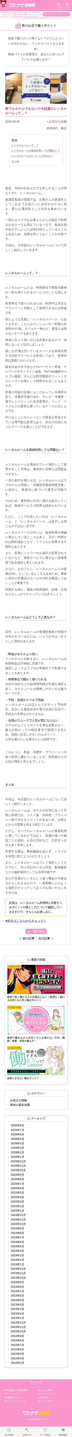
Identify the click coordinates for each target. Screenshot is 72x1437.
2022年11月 (18, 1327)
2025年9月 (17, 1174)
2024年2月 (17, 1259)
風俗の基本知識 (20, 1104)
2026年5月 (17, 1139)
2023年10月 (18, 1277)
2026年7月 (17, 1130)
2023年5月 (17, 1300)
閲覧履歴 (63, 1432)
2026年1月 (17, 1156)
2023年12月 (18, 1268)
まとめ (15, 161)
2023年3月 (17, 1309)
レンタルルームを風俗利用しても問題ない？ (36, 150)
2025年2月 (17, 1206)
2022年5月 (17, 1353)
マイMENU (58, 5)
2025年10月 (18, 1170)
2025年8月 (17, 1179)
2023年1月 (17, 1318)
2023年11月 (18, 1273)
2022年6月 (17, 1349)
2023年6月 (17, 1295)
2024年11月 (18, 1219)
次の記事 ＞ (46, 938)
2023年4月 (17, 1304)
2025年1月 (17, 1210)
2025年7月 (17, 1183)
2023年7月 (17, 1291)
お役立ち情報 (18, 1100)
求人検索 (9, 1432)
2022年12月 (18, 1322)
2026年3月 (17, 1147)
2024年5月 (17, 1246)
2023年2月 (17, 1313)
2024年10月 (18, 1224)
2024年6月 (17, 1242)
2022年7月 (17, 1345)
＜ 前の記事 (27, 938)
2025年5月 (17, 1192)
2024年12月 (18, 1215)
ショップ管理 (46, 1401)
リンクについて (47, 1394)
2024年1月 (17, 1264)
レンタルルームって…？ (25, 145)
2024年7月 (17, 1237)
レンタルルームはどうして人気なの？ (32, 156)
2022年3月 (17, 1362)
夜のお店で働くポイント (25, 14)
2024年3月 (17, 1255)
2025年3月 (17, 1201)
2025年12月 (18, 1161)
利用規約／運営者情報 (16, 1390)
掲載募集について (14, 1397)
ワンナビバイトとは (15, 1401)
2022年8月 (17, 1340)
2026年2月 (17, 1152)
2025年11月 (18, 1165)
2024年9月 (17, 1228)
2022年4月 (17, 1358)
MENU (67, 5)
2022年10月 (18, 1331)
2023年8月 (17, 1286)
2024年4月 (17, 1250)
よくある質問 (46, 1390)
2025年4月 (17, 1197)
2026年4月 (17, 1143)
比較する (27, 1432)
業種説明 (44, 1397)
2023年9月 (17, 1282)
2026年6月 (17, 1134)
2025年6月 (17, 1188)
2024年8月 (17, 1233)
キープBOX (45, 1432)
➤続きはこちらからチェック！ (25, 920)
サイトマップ (12, 1394)
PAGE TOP (36, 1382)
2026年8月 (17, 1125)
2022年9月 (17, 1336)
